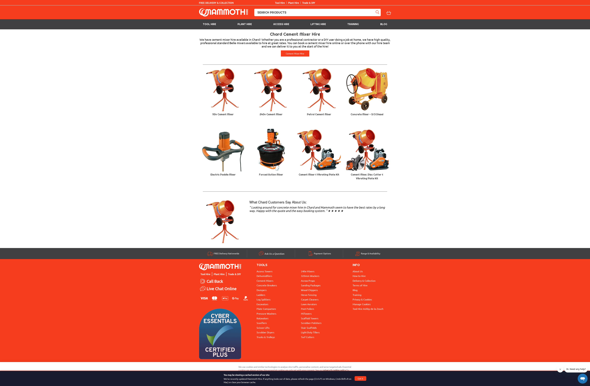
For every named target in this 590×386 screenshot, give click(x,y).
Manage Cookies (362, 304)
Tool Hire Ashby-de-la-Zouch (368, 308)
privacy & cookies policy (334, 370)
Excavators (262, 304)
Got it (360, 378)
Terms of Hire (360, 285)
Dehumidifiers (264, 275)
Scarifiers (262, 322)
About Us (358, 271)
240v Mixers (307, 271)
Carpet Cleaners (310, 299)
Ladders (261, 294)
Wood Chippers (309, 289)
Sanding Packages (311, 285)
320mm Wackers (310, 275)
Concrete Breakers (267, 285)
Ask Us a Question (274, 253)
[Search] (378, 12)
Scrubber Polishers (311, 322)
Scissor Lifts (263, 327)
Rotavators (262, 318)
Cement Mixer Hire (295, 53)
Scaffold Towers (309, 318)
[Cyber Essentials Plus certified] (220, 335)
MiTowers (306, 313)
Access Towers (264, 271)
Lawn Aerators (309, 304)
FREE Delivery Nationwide (226, 253)
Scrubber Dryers (265, 332)
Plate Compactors (266, 308)
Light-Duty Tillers (310, 332)
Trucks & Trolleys (266, 337)
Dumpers (262, 289)
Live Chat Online (222, 288)
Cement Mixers (265, 280)
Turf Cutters (307, 337)
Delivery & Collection (364, 280)
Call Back (215, 281)
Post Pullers (307, 308)
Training (353, 24)
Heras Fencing (309, 294)
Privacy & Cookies (362, 299)
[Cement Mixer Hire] (223, 220)
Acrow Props (308, 280)
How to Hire (359, 275)
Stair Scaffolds (309, 327)
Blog (383, 24)
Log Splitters (263, 299)
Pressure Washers (266, 313)
